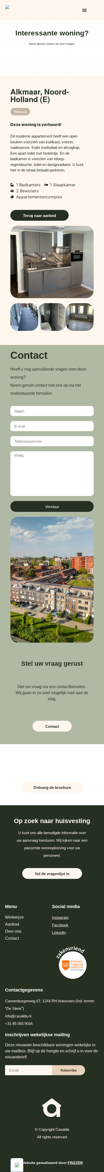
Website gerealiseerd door (52, 1163)
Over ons (13, 931)
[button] (84, 10)
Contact (12, 938)
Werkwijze (14, 917)
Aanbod (12, 924)
